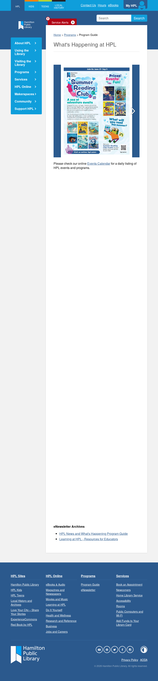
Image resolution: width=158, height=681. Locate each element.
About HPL (23, 43)
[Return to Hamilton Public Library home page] (26, 25)
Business (51, 626)
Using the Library (22, 52)
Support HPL (24, 108)
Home (57, 35)
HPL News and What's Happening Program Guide (93, 533)
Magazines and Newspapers (55, 592)
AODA (143, 660)
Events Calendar (98, 163)
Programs (70, 35)
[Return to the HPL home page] (28, 662)
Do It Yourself (54, 610)
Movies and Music (57, 599)
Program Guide (90, 584)
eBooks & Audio (55, 584)
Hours (102, 5)
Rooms (120, 606)
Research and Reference (61, 621)
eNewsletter (88, 590)
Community (23, 101)
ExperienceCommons (24, 619)
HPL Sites (18, 576)
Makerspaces (24, 94)
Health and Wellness (58, 615)
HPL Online (23, 86)
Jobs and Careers (57, 632)
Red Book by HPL (21, 625)
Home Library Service (129, 595)
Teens (45, 6)
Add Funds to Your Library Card (127, 623)
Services (21, 79)
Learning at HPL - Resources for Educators (88, 539)
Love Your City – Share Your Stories (25, 612)
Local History (59, 6)
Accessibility (123, 601)
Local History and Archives (21, 602)
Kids (31, 6)
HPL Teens (17, 595)
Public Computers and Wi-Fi (129, 613)
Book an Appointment (129, 584)
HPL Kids (16, 590)
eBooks (113, 5)
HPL (17, 6)
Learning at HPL (56, 604)
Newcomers (123, 590)
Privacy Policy (129, 660)
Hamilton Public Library (25, 584)
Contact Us (88, 5)
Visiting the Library (23, 63)
